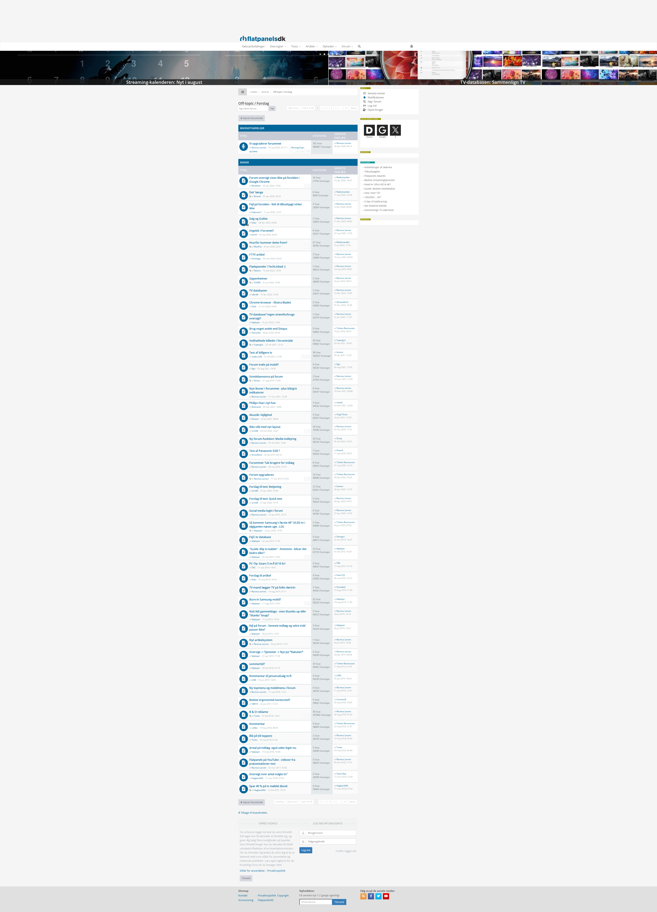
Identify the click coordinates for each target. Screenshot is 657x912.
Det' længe (256, 192)
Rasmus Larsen (259, 147)
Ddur (254, 222)
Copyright (283, 895)
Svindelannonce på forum (266, 376)
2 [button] (322, 108)
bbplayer (256, 322)
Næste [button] (354, 108)
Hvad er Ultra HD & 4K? (377, 184)
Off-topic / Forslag (253, 103)
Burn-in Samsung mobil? (265, 599)
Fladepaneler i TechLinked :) (267, 266)
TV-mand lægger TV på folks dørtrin (272, 587)
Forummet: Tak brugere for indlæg (271, 463)
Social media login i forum (266, 511)
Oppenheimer (258, 278)
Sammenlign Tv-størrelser (379, 210)
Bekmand (256, 406)
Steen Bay (341, 773)
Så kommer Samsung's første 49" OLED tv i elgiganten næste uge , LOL (277, 524)
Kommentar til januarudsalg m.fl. (270, 676)
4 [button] (331, 108)
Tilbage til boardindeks (253, 812)
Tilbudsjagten (372, 171)
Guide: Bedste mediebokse (379, 188)
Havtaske (256, 332)
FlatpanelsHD (266, 900)
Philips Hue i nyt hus (262, 403)
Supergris (258, 344)
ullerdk (255, 294)
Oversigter (277, 46)
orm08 (255, 430)
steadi (339, 402)
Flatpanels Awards (374, 175)
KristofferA (257, 454)
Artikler (310, 46)
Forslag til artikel (260, 575)
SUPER (257, 282)
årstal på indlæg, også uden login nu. (273, 748)
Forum (346, 46)
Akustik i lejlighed (260, 415)
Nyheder (328, 46)
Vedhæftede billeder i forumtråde (271, 340)
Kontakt (242, 895)
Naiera (257, 270)
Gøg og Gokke (258, 219)
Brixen (257, 380)
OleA (254, 306)
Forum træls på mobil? (264, 364)
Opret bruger (375, 109)
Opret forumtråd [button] (252, 118)
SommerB (341, 699)
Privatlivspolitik (276, 870)
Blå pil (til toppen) (260, 736)
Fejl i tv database (260, 537)
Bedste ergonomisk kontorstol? (269, 700)
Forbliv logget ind (346, 851)
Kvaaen (255, 418)
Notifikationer (376, 97)
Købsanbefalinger (253, 46)
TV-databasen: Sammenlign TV (164, 68)
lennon (340, 352)
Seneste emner (376, 93)
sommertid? (257, 664)
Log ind (305, 850)
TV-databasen (258, 290)
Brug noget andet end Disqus (268, 329)
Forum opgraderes (261, 475)
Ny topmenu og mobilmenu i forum (272, 688)
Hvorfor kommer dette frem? (268, 242)
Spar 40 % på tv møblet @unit (268, 786)
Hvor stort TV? (372, 193)
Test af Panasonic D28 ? (264, 451)
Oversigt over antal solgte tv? (268, 774)
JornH (254, 234)
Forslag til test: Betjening (265, 487)
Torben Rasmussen (346, 328)
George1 (341, 536)
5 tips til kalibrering (375, 201)
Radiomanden (343, 177)
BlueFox (258, 246)
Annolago (256, 258)
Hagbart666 (257, 778)
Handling (279, 801)
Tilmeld (246, 878)
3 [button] (326, 108)
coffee (255, 727)
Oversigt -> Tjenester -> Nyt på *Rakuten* (276, 652)
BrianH (257, 196)
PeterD (340, 450)
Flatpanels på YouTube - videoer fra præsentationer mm (272, 762)
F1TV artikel (257, 254)
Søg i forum (374, 101)
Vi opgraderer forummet (265, 143)
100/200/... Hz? (372, 197)
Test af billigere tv (260, 352)
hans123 (341, 575)
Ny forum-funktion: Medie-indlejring (272, 439)
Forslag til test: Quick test (265, 499)
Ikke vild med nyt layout (264, 427)
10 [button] (346, 108)
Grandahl (341, 587)
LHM (254, 679)
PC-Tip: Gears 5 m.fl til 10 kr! (267, 563)
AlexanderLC (343, 302)
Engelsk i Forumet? (261, 230)
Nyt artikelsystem (260, 640)
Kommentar (257, 724)
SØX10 (255, 703)
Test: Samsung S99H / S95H (493, 68)
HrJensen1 (257, 212)
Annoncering (245, 900)
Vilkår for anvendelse (252, 870)
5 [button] (336, 108)
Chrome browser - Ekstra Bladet (270, 302)
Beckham (256, 185)
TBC (254, 567)
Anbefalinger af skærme (378, 167)
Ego (253, 368)
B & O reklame (258, 712)
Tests (294, 46)
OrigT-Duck (342, 414)
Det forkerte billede (375, 205)
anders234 (257, 356)
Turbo (257, 715)
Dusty (339, 438)
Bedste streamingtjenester (379, 180)
